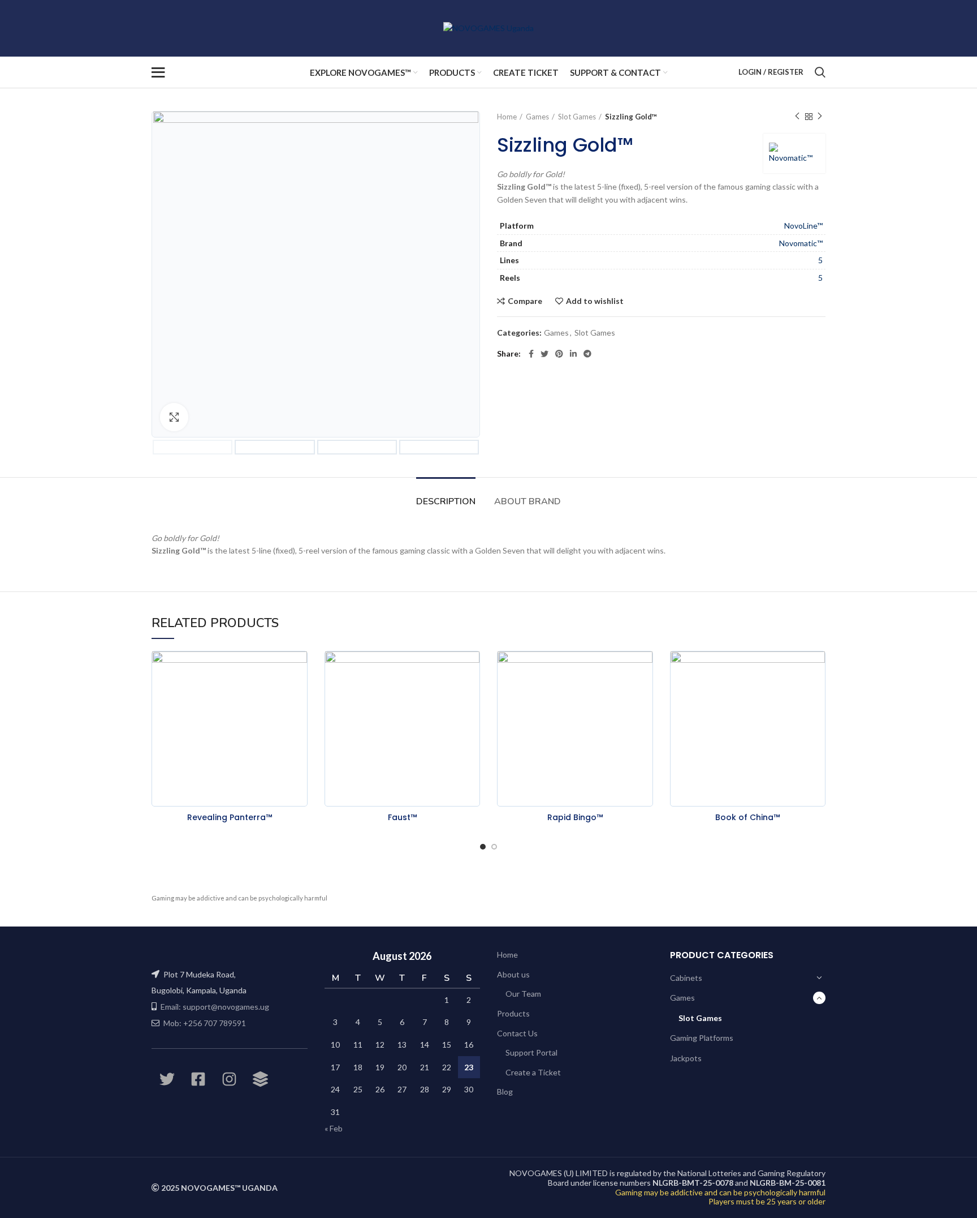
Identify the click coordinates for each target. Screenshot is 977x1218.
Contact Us (517, 1033)
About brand (527, 501)
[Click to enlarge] (174, 417)
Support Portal (531, 1052)
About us (513, 974)
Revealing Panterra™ (229, 817)
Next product (819, 116)
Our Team (523, 993)
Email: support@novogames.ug (215, 1006)
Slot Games (577, 116)
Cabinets (686, 978)
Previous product (797, 116)
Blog (505, 1091)
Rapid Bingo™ (575, 817)
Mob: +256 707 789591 (204, 1023)
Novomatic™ (801, 243)
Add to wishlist (595, 301)
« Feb (334, 1128)
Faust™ (402, 817)
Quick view (299, 694)
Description (445, 501)
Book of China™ (747, 817)
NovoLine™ (803, 225)
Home (507, 116)
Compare (525, 301)
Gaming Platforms (701, 1038)
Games (537, 116)
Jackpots (686, 1058)
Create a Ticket (533, 1072)
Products (513, 1013)
